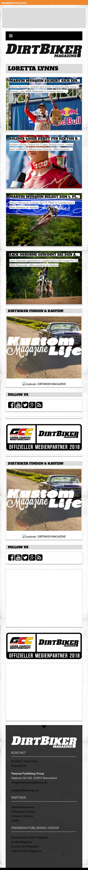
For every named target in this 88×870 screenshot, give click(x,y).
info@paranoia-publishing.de (29, 782)
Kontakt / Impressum (24, 761)
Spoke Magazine (21, 842)
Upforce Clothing (22, 816)
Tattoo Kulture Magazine (26, 851)
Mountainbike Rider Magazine (30, 837)
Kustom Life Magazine (25, 846)
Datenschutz (19, 765)
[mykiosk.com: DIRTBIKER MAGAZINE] (44, 384)
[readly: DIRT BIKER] (44, 348)
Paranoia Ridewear (22, 807)
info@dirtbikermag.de (25, 790)
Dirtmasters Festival (23, 811)
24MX (15, 820)
